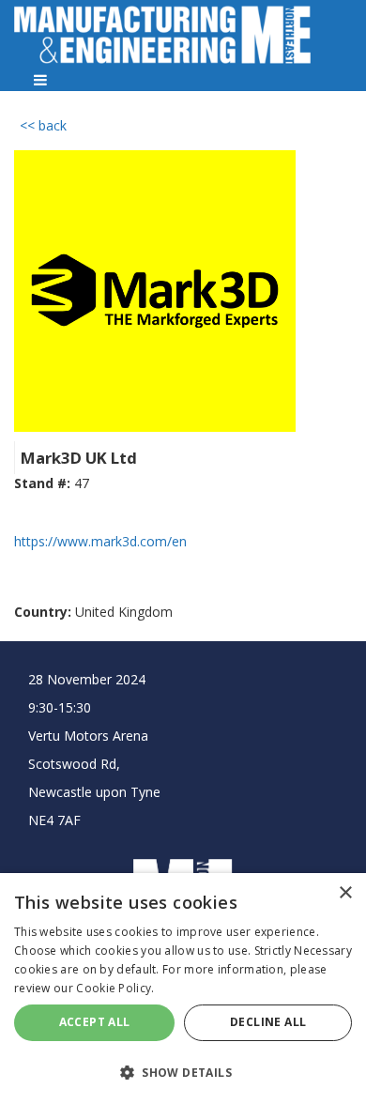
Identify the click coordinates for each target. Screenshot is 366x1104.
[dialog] (183, 988)
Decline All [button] (268, 1022)
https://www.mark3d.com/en (100, 541)
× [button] (345, 893)
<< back (43, 125)
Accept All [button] (94, 1022)
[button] (183, 1071)
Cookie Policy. (115, 988)
